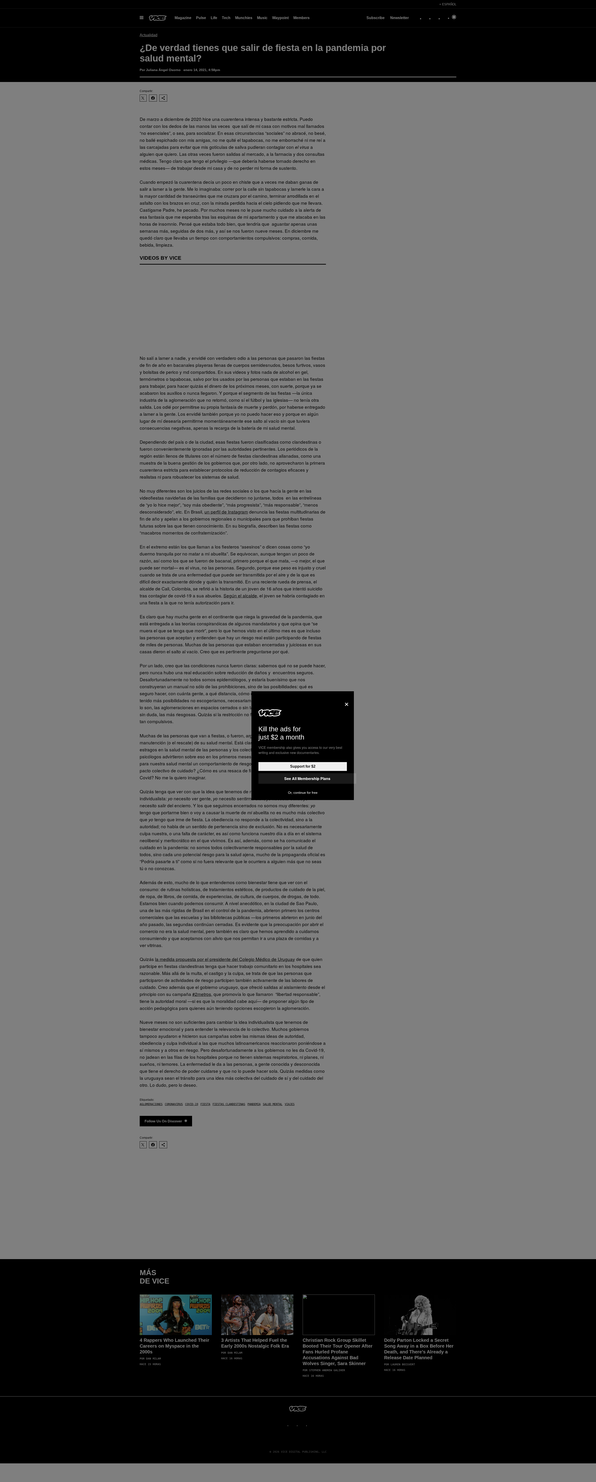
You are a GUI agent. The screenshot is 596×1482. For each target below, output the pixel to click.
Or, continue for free (303, 792)
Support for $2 (302, 766)
